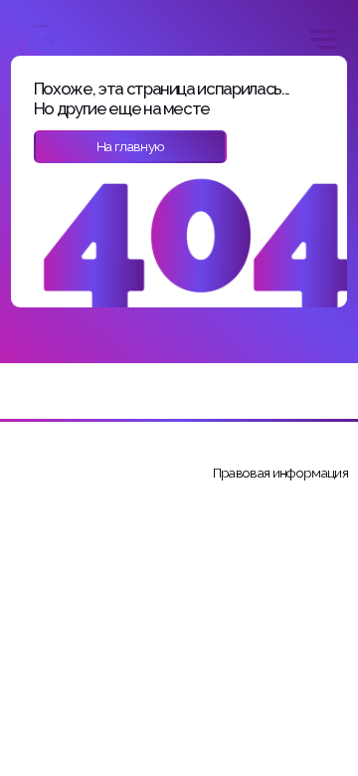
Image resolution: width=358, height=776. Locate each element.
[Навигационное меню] (324, 40)
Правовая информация (280, 473)
